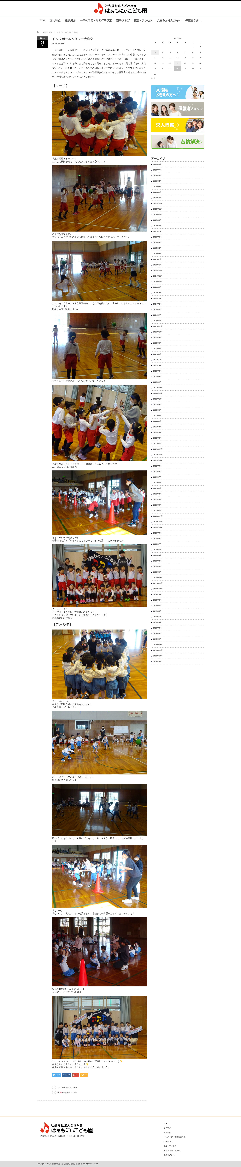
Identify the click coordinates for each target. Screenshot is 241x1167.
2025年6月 (157, 237)
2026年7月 (157, 170)
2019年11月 (157, 583)
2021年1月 (157, 511)
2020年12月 (157, 516)
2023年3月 (157, 371)
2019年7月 (157, 606)
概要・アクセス (143, 20)
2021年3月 (157, 499)
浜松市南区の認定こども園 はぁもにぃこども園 (64, 1164)
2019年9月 (157, 594)
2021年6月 (157, 483)
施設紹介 (70, 20)
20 (178, 63)
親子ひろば (123, 20)
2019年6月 (157, 611)
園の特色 (55, 20)
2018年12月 (157, 645)
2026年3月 (157, 192)
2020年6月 (157, 550)
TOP (42, 20)
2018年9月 (157, 661)
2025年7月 (157, 231)
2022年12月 (157, 388)
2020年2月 (157, 567)
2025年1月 (157, 265)
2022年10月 (157, 399)
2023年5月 (157, 360)
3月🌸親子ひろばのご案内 (67, 1092)
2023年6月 (157, 354)
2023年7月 (157, 349)
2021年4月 (157, 494)
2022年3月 (157, 432)
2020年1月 (157, 572)
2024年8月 (157, 287)
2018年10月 (157, 656)
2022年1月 (157, 444)
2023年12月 (157, 326)
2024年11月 (157, 276)
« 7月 (153, 78)
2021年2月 (157, 505)
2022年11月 (157, 393)
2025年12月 (157, 203)
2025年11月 (157, 209)
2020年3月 (157, 561)
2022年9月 (157, 405)
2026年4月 (157, 187)
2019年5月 (157, 617)
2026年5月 (157, 181)
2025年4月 (157, 248)
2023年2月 (157, 377)
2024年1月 (157, 321)
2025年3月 (157, 254)
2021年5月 (157, 488)
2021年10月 (157, 460)
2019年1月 (157, 639)
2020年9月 (157, 533)
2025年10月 (157, 215)
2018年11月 (157, 650)
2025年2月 (157, 259)
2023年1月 (157, 382)
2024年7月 (157, 293)
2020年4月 (157, 555)
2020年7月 (157, 544)
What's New (47, 32)
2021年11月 (157, 455)
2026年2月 (157, 198)
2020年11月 (157, 522)
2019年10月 (157, 589)
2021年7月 (157, 477)
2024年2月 (157, 315)
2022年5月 (157, 421)
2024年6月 (157, 298)
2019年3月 (157, 628)
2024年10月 (157, 282)
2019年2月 (157, 634)
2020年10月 (157, 527)
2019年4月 (157, 622)
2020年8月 (157, 539)
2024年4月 (157, 304)
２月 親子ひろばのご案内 (67, 1088)
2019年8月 (157, 600)
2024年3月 (157, 310)
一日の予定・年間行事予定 (96, 20)
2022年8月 (157, 410)
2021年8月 (157, 472)
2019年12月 (157, 578)
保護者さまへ (193, 20)
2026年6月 (157, 176)
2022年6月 (157, 416)
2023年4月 (157, 365)
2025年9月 (157, 220)
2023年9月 (157, 337)
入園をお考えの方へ (169, 20)
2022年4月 (157, 427)
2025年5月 (157, 243)
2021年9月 (157, 466)
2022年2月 (157, 438)
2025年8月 (157, 226)
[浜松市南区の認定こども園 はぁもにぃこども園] (120, 13)
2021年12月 (157, 449)
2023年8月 (157, 343)
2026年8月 (157, 164)
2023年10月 (157, 332)
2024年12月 (157, 270)
